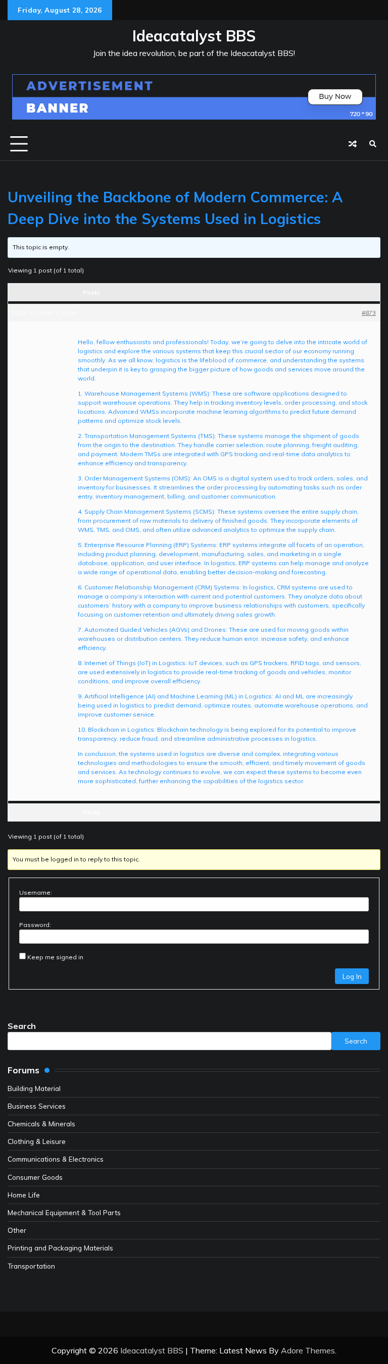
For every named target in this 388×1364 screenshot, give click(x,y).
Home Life (24, 1194)
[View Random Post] (352, 143)
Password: (35, 925)
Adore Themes (308, 1350)
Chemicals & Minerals (41, 1123)
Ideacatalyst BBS (194, 35)
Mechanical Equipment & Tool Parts (64, 1212)
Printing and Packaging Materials (60, 1247)
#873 (369, 312)
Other (17, 1230)
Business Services (37, 1106)
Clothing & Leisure (37, 1141)
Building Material (34, 1088)
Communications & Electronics (56, 1159)
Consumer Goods (35, 1177)
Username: (35, 892)
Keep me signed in (55, 957)
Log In (352, 976)
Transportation (31, 1266)
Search (22, 1026)
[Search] (372, 143)
